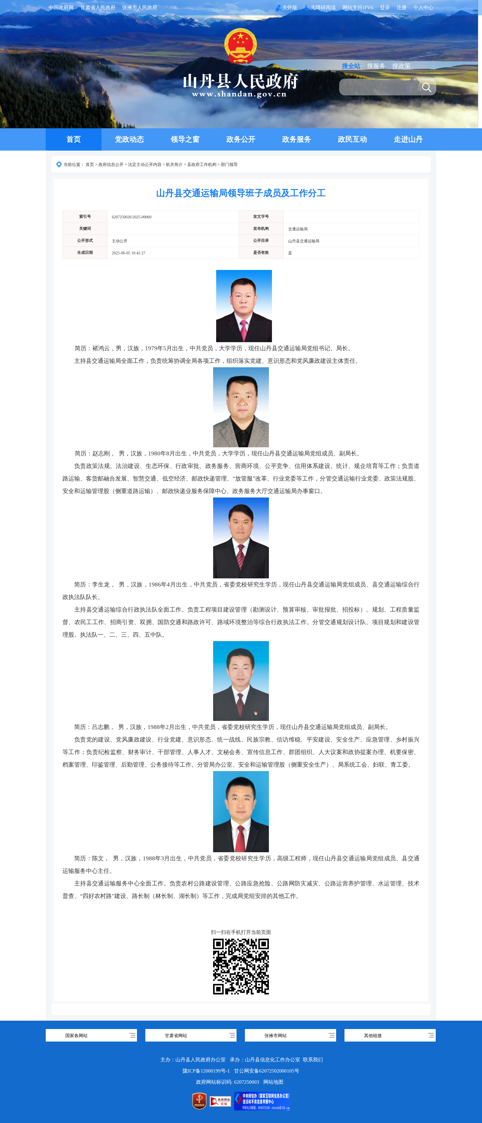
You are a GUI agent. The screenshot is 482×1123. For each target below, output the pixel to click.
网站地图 (273, 1082)
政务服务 (296, 139)
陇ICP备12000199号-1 (207, 1071)
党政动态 (129, 139)
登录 (385, 7)
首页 (73, 139)
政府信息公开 (111, 164)
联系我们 (313, 1059)
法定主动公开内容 (145, 164)
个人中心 (423, 7)
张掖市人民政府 (139, 7)
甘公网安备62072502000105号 (266, 1071)
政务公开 (241, 139)
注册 (402, 7)
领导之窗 (185, 139)
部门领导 (229, 164)
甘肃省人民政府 (97, 7)
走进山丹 (408, 139)
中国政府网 (61, 7)
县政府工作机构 (201, 164)
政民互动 (352, 139)
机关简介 (174, 164)
